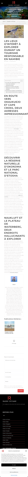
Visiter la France (6, 419)
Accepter (14, 464)
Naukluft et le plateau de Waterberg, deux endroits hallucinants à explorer (14, 91)
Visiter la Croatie (6, 428)
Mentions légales (14, 475)
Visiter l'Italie (5, 421)
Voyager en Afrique (11, 21)
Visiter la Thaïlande (7, 437)
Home (4, 21)
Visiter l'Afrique (6, 442)
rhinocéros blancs (14, 272)
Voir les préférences (14, 472)
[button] (26, 451)
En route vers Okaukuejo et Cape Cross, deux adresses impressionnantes (13, 84)
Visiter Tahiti (5, 440)
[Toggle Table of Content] (20, 81)
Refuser (14, 468)
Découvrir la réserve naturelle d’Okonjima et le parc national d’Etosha (12, 88)
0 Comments (13, 61)
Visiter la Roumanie (7, 433)
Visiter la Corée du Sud (8, 435)
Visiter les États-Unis (7, 444)
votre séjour (16, 128)
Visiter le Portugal (7, 426)
